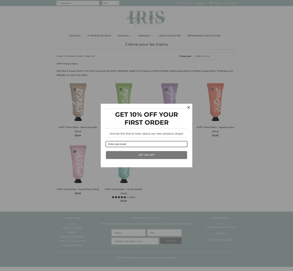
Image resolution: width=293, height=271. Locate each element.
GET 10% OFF (147, 155)
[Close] (188, 107)
